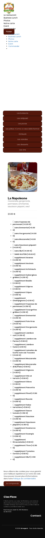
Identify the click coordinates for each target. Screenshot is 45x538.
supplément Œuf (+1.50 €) (24, 458)
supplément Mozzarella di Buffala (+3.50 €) (24, 365)
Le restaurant (10, 15)
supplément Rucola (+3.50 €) (22, 400)
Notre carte (9, 23)
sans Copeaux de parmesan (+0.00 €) (22, 223)
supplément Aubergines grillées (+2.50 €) (25, 276)
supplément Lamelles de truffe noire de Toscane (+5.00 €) (25, 352)
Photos (7, 20)
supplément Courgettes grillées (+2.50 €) (25, 310)
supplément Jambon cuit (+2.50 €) (23, 334)
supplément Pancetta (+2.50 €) (24, 388)
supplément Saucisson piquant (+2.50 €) (24, 423)
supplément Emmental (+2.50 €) (24, 316)
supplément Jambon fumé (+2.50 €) (23, 345)
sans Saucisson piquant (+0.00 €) (24, 246)
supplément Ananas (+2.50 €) (23, 258)
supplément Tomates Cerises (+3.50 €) (23, 452)
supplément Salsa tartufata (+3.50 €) (22, 406)
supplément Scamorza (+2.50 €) (24, 429)
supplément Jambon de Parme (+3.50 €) (24, 339)
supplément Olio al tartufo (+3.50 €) (22, 377)
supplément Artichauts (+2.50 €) (24, 270)
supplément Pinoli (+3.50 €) (25, 394)
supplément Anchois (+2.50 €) (23, 264)
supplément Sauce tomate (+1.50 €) (22, 411)
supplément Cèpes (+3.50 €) (22, 293)
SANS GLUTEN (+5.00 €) (24, 254)
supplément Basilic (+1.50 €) (22, 282)
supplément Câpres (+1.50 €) (23, 287)
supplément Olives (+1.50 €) (22, 382)
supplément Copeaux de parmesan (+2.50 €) (25, 305)
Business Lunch (11, 18)
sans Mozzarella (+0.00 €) (24, 240)
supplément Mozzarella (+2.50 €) (24, 359)
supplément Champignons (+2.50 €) (23, 299)
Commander (13, 46)
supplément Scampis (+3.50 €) (23, 435)
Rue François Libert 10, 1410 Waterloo (16, 510)
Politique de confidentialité (24, 478)
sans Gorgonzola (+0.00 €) (24, 234)
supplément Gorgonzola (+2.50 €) (25, 328)
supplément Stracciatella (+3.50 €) (23, 440)
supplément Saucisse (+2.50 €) (23, 417)
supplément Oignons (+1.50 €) (23, 371)
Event (6, 26)
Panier (9, 31)
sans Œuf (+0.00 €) (23, 251)
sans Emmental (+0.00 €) (24, 228)
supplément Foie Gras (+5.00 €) (24, 322)
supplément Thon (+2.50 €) (25, 446)
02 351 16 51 (7, 512)
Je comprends (12, 483)
